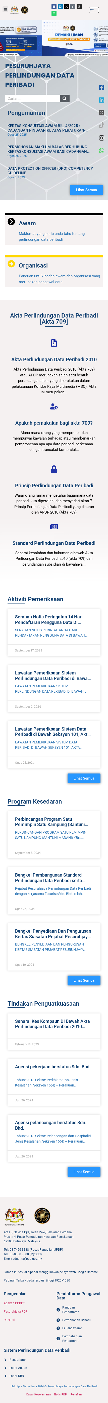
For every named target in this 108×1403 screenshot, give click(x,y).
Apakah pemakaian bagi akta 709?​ (54, 423)
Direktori (9, 1320)
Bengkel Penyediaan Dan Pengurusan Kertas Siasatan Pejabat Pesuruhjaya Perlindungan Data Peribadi (53, 936)
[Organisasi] (11, 264)
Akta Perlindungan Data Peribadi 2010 (54, 359)
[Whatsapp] (54, 13)
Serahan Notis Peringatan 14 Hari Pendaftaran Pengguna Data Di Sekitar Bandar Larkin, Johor (49, 622)
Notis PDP (60, 1394)
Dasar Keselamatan (38, 1394)
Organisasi (33, 265)
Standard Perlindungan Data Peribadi (54, 543)
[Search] (65, 98)
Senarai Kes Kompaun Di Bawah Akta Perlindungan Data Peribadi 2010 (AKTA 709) (52, 1027)
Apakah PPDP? (14, 1303)
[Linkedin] (60, 6)
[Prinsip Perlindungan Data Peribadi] (54, 469)
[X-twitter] (66, 6)
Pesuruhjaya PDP (16, 1311)
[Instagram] (79, 6)
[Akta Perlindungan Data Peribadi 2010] (54, 343)
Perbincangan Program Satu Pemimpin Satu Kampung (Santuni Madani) (50, 824)
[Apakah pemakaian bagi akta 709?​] (54, 406)
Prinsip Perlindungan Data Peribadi (54, 485)
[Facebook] (54, 6)
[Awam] (11, 221)
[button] (5, 9)
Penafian (76, 1394)
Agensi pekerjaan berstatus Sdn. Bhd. (53, 1066)
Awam (27, 223)
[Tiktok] (72, 6)
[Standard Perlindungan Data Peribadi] (54, 526)
